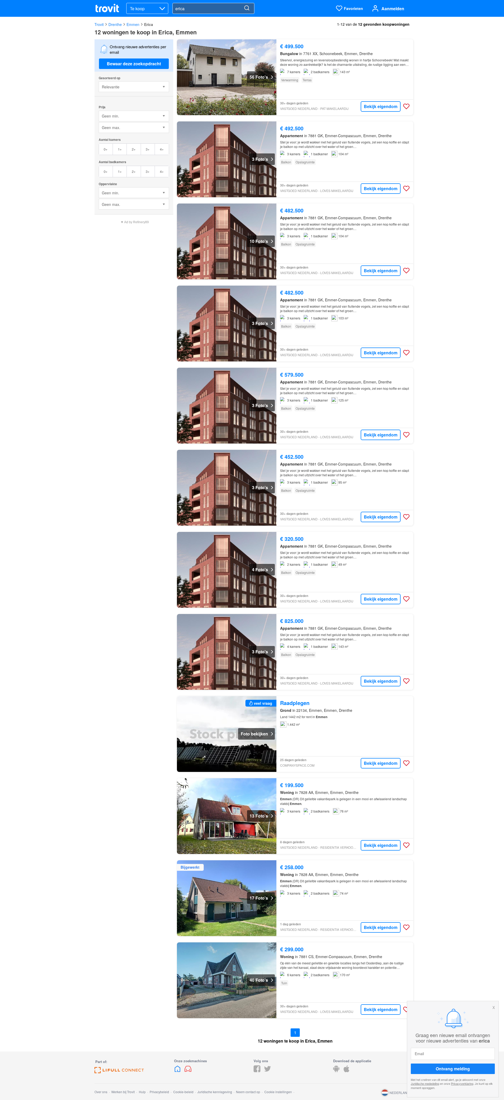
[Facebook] (257, 1070)
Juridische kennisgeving (214, 1092)
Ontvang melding (453, 1069)
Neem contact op (248, 1092)
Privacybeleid (159, 1092)
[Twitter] (267, 1070)
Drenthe (115, 24)
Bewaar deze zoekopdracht (134, 64)
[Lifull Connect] (119, 1072)
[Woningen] (178, 1070)
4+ (162, 149)
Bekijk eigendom (380, 106)
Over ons (100, 1092)
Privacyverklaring (462, 1083)
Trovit (99, 24)
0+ (106, 149)
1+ (120, 149)
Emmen (133, 24)
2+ (134, 149)
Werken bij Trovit (123, 1092)
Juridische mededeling (425, 1083)
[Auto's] (188, 1070)
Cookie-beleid (183, 1092)
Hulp (142, 1092)
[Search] (247, 8)
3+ (148, 149)
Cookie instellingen (278, 1092)
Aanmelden (392, 9)
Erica (148, 24)
